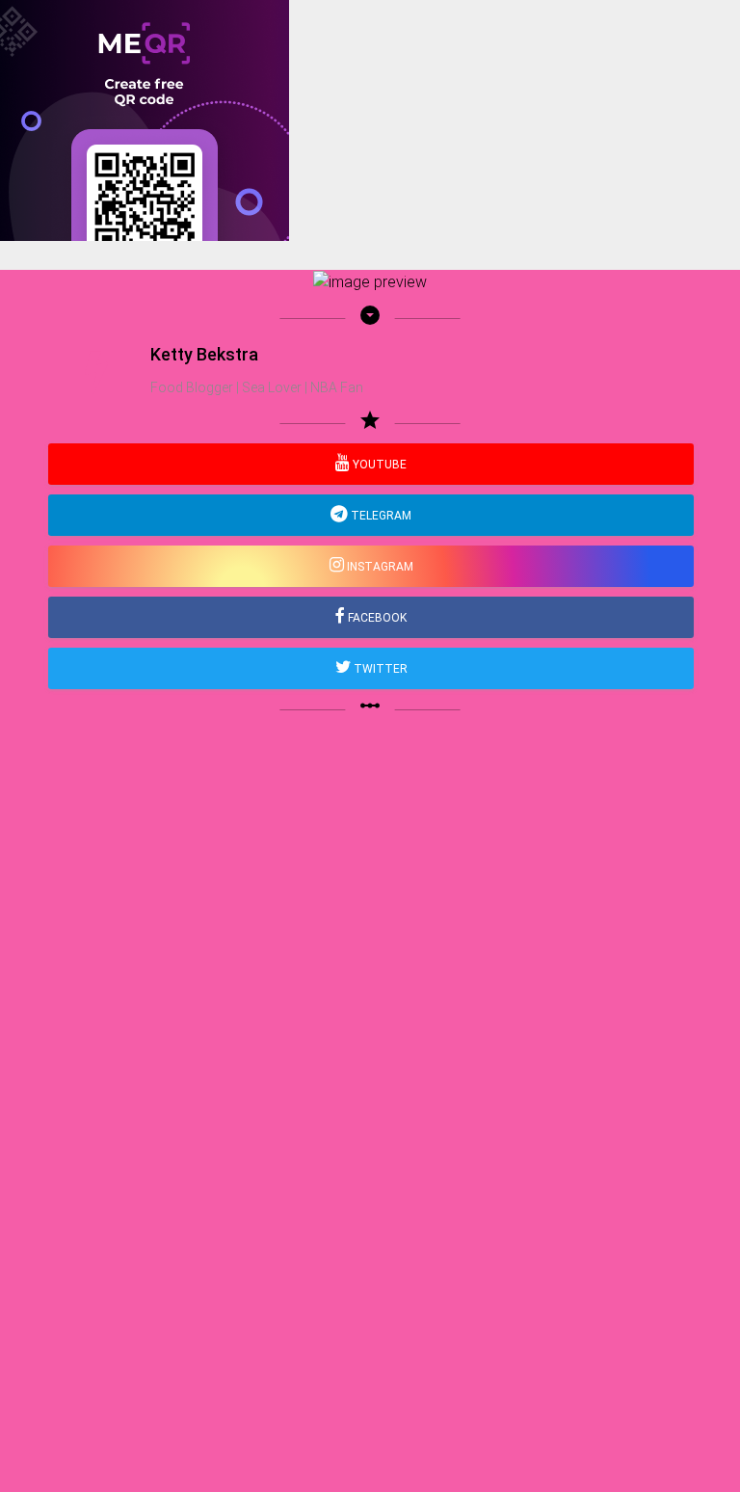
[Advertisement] (370, 376)
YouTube (378, 464)
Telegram (379, 515)
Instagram (378, 566)
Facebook (376, 618)
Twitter (379, 669)
